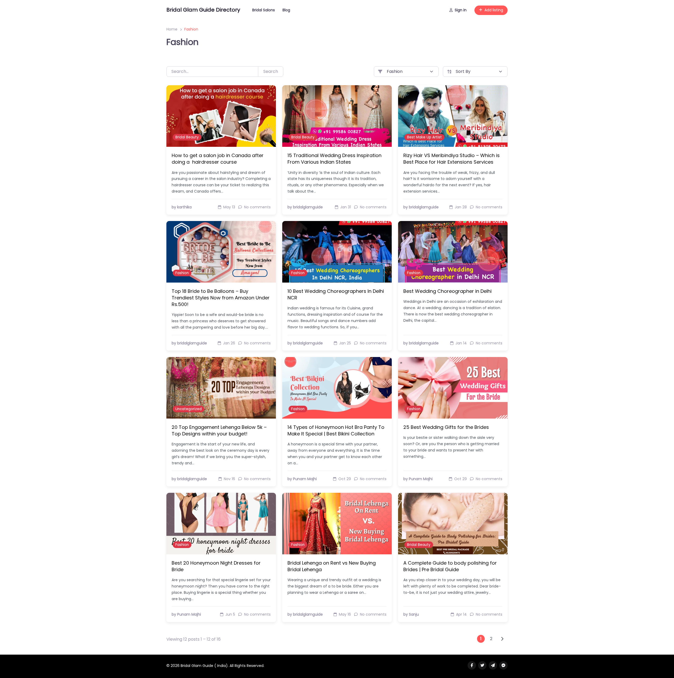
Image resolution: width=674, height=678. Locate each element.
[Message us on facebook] (503, 665)
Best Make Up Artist (424, 137)
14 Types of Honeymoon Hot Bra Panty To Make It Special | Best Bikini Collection (336, 430)
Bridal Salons (263, 10)
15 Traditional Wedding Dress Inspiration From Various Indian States (334, 158)
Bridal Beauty (187, 137)
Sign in (461, 10)
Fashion (182, 272)
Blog (286, 10)
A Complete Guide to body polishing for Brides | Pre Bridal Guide (450, 566)
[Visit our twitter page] (482, 665)
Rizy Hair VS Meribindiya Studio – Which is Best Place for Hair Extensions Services (451, 158)
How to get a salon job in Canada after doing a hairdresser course (218, 158)
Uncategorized (188, 408)
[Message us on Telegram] (493, 665)
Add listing (493, 10)
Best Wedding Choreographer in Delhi (447, 291)
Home (171, 29)
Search (270, 71)
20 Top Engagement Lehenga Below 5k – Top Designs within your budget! (219, 430)
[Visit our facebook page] (472, 665)
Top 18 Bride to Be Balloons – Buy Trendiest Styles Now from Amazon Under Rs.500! (221, 298)
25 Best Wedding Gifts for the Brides (446, 427)
